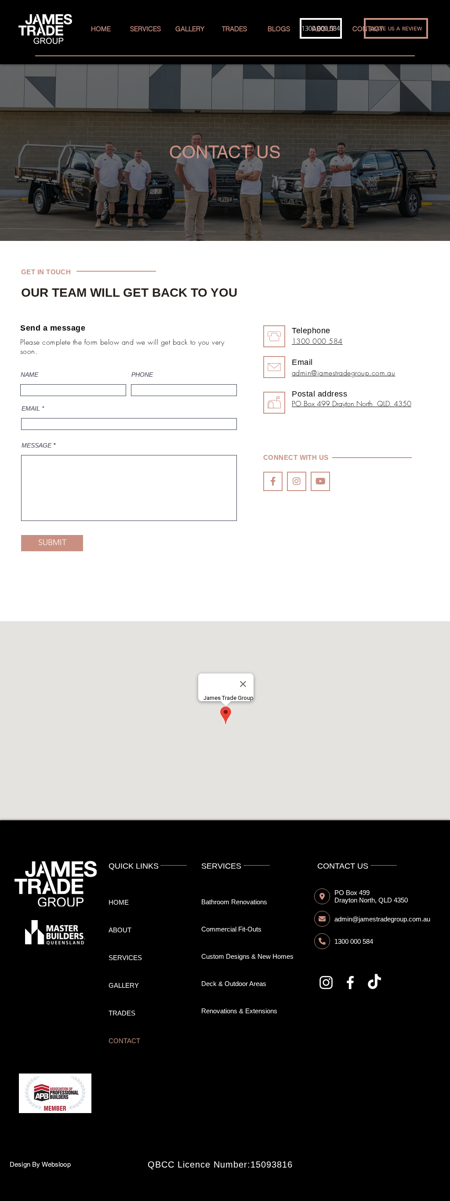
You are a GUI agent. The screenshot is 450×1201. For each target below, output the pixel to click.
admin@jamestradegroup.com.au (343, 373)
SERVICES (125, 957)
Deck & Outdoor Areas (233, 983)
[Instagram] (326, 982)
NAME (29, 374)
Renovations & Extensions (239, 1011)
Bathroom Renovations (234, 902)
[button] (278, 29)
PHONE (142, 374)
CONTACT (124, 1041)
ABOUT (120, 930)
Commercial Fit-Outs (231, 929)
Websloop (56, 1164)
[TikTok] (374, 982)
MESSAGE (36, 445)
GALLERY (124, 985)
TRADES (122, 1013)
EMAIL (31, 408)
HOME (119, 902)
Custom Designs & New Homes (247, 956)
